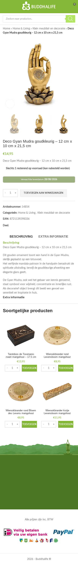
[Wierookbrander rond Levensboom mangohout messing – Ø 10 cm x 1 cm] (57, 336)
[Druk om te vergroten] (10, 103)
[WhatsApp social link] (34, 225)
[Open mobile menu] (5, 5)
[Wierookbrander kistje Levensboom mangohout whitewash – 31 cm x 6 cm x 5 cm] (57, 392)
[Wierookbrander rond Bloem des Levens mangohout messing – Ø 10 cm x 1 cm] (21, 392)
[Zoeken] (70, 19)
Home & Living (21, 28)
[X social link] (15, 225)
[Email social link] (20, 225)
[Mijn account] (65, 5)
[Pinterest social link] (25, 225)
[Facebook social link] (11, 225)
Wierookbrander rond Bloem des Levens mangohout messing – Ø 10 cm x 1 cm (21, 413)
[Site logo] (39, 5)
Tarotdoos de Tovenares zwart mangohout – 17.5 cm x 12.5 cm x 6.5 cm (21, 357)
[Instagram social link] (39, 500)
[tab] (21, 236)
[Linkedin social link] (29, 225)
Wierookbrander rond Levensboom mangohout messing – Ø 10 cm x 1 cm (57, 357)
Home (6, 28)
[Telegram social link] (38, 225)
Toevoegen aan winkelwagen (43, 193)
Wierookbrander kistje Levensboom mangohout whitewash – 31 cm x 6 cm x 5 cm (57, 414)
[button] (29, 368)
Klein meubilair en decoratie (49, 28)
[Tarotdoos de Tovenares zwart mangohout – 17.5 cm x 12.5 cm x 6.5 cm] (21, 336)
